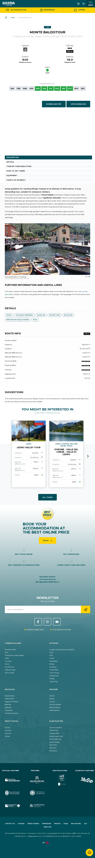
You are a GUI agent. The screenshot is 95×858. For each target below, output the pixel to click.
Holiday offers (54, 733)
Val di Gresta (9, 673)
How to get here (55, 739)
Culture (52, 702)
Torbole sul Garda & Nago (14, 655)
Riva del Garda (10, 650)
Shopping (8, 710)
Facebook (38, 621)
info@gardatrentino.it (47, 582)
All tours (48, 497)
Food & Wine (9, 696)
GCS (85, 823)
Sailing (51, 678)
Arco (6, 652)
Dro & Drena (9, 667)
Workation (53, 751)
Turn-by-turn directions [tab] (18, 166)
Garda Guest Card (56, 736)
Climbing (52, 667)
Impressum (46, 823)
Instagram (47, 621)
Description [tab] (12, 157)
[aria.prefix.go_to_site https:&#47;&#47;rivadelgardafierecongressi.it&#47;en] (10, 790)
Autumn (8, 733)
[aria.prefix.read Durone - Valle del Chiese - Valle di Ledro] (66, 454)
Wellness (8, 707)
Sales (65, 823)
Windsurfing (53, 676)
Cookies (21, 823)
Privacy (57, 823)
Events (51, 696)
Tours (51, 652)
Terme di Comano (11, 713)
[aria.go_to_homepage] (8, 3)
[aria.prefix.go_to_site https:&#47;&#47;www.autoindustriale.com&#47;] (35, 803)
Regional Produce (11, 702)
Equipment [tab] (11, 175)
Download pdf (53, 104)
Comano (8, 661)
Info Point (53, 745)
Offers (81, 10)
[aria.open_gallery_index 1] (47, 249)
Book (46, 540)
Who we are (76, 823)
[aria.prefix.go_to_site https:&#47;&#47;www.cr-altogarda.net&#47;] (10, 778)
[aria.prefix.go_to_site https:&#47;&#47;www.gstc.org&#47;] (59, 778)
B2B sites (47, 827)
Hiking (51, 664)
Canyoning (53, 681)
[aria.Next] (84, 251)
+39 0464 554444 (47, 579)
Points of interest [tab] (16, 180)
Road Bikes (53, 661)
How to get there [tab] (15, 171)
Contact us (10, 823)
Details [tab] (10, 162)
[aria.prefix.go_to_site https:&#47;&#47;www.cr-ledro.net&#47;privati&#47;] (10, 803)
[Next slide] (88, 456)
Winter (7, 736)
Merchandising (54, 707)
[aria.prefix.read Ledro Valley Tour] (29, 454)
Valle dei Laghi (10, 670)
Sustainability (54, 710)
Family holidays (55, 704)
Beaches (8, 704)
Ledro (7, 658)
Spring (7, 727)
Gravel (51, 658)
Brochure (52, 748)
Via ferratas (53, 670)
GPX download (78, 104)
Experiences (49, 10)
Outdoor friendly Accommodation (62, 650)
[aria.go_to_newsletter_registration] (85, 609)
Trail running (54, 673)
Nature (52, 699)
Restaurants (9, 699)
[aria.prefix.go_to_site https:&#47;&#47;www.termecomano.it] (35, 790)
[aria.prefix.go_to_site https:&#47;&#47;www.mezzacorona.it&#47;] (35, 778)
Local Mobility (54, 742)
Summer (8, 730)
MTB (51, 655)
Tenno (7, 664)
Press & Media (33, 823)
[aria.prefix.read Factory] (47, 844)
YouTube (57, 621)
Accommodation (18, 10)
